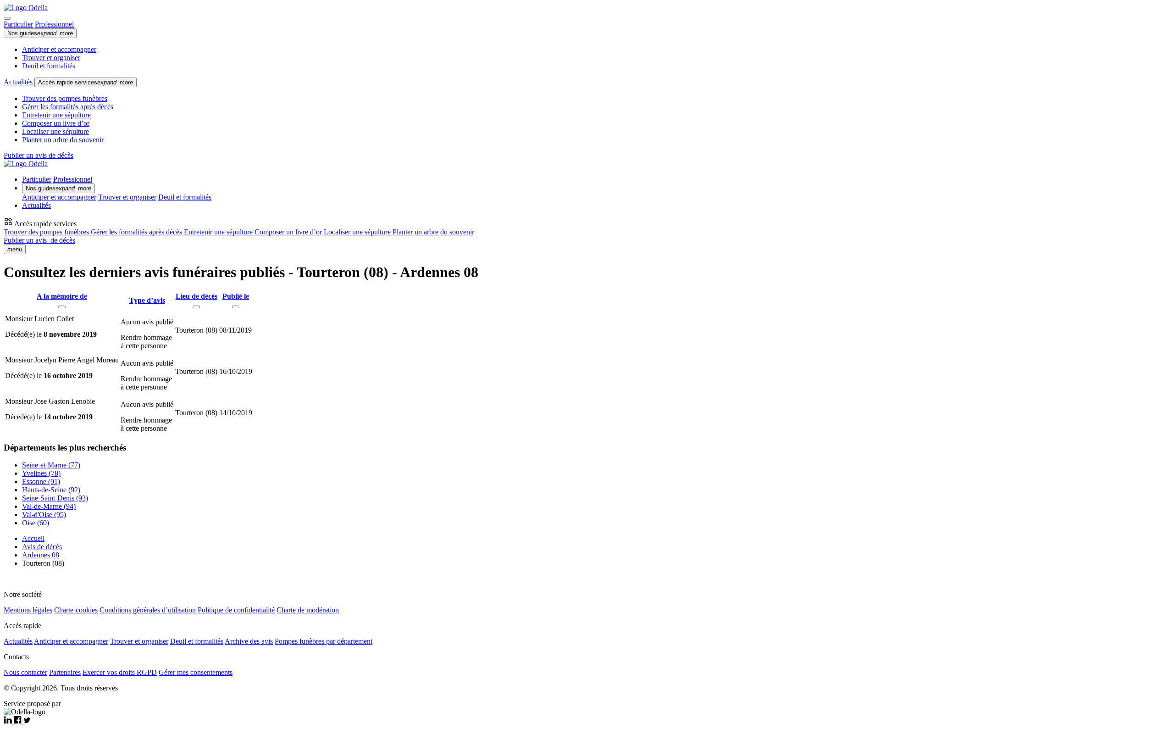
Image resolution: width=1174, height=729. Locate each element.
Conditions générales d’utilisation (148, 610)
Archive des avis (249, 641)
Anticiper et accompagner (59, 49)
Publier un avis (39, 240)
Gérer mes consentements (196, 672)
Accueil (33, 538)
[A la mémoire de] (62, 307)
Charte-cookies (76, 610)
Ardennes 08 (40, 555)
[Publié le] (235, 307)
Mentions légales (28, 610)
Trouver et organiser (51, 57)
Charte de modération (308, 610)
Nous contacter (25, 672)
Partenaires (65, 672)
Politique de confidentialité (236, 610)
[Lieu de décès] (196, 307)
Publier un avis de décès (38, 155)
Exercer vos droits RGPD (120, 672)
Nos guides (40, 33)
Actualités (19, 82)
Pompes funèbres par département (323, 641)
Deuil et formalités (48, 66)
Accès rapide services (85, 82)
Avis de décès (42, 547)
